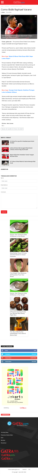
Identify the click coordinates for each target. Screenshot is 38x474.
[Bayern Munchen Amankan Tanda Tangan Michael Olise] (5, 156)
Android (24, 469)
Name (2, 178)
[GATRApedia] (9, 455)
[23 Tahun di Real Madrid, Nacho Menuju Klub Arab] (5, 163)
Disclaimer (3, 443)
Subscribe (33, 358)
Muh (3, 12)
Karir (2, 437)
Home (2, 6)
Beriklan (3, 440)
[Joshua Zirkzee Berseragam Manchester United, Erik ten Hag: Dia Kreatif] (5, 149)
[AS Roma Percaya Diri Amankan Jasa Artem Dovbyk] (5, 142)
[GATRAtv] (9, 459)
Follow (34, 354)
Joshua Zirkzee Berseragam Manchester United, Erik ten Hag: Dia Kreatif (21, 148)
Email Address (4, 185)
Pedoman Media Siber (7, 435)
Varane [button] (4, 129)
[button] (36, 1)
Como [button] (15, 129)
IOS (29, 469)
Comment (3, 192)
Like (35, 350)
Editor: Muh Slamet (8, 123)
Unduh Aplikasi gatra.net (14, 469)
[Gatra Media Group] (10, 451)
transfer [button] (10, 129)
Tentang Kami (4, 432)
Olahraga (7, 6)
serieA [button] (21, 129)
